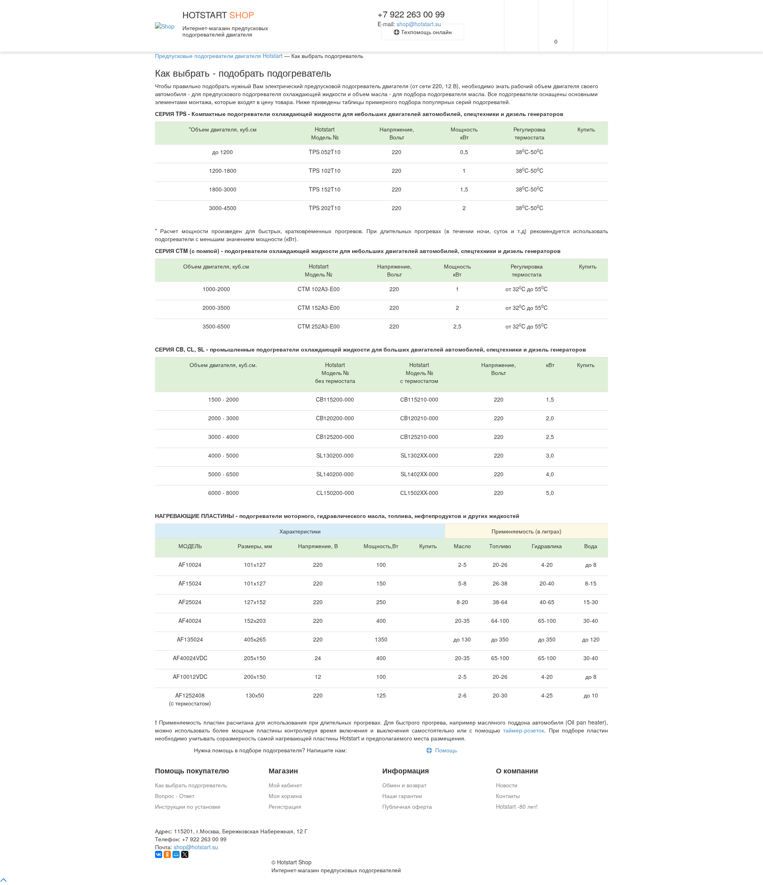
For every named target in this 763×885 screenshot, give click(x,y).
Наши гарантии (402, 796)
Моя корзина (285, 796)
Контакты (508, 796)
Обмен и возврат (404, 785)
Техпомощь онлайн (425, 32)
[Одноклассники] (167, 854)
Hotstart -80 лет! (517, 806)
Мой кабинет (285, 785)
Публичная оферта (407, 806)
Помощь (444, 750)
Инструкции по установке (188, 806)
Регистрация (285, 806)
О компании (517, 771)
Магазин (283, 771)
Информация (405, 771)
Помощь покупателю (192, 771)
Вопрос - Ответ (174, 796)
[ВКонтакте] (158, 854)
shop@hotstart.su (196, 847)
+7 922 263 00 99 (411, 14)
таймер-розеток (523, 730)
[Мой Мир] (176, 854)
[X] (184, 854)
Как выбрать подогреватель (191, 785)
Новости (506, 785)
